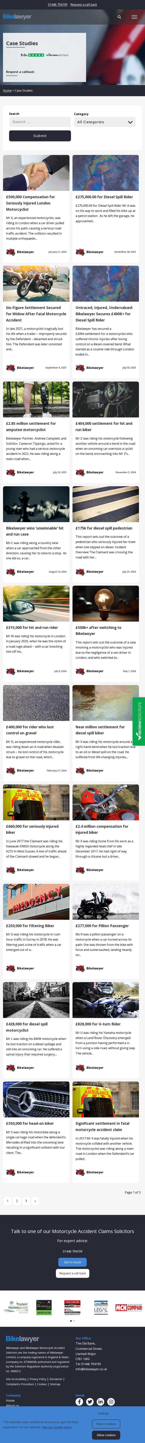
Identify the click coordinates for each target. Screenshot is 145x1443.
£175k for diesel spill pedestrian (104, 528)
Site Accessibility (16, 1379)
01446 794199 (57, 4)
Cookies (42, 1384)
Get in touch (72, 1262)
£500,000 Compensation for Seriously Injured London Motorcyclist (30, 203)
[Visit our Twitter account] (90, 1402)
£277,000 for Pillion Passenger (102, 925)
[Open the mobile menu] (134, 17)
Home (7, 90)
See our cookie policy (57, 1427)
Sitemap (55, 1384)
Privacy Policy (38, 1379)
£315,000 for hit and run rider (32, 627)
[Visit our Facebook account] (79, 1402)
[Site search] (119, 17)
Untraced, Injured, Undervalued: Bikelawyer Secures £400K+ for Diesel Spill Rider (104, 313)
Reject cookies (106, 1424)
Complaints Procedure (20, 1384)
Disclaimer (55, 1379)
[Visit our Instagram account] (111, 1402)
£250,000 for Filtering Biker (30, 925)
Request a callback (20, 72)
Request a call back (83, 4)
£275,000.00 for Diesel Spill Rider (104, 196)
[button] (71, 1321)
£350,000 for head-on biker (30, 1123)
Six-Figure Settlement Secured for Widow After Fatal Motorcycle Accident (36, 313)
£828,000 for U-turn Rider (98, 1024)
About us (12, 1406)
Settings (103, 1413)
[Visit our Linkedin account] (100, 1402)
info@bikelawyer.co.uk (91, 1369)
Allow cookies (106, 1435)
